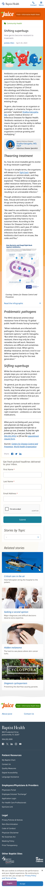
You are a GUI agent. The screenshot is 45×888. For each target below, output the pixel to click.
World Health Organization (25, 446)
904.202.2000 (7, 739)
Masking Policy (8, 841)
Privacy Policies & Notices (12, 820)
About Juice (7, 713)
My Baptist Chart (8, 760)
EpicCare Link (7, 807)
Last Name (8, 481)
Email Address (9, 493)
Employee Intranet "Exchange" (14, 794)
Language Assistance (10, 777)
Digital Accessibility (10, 772)
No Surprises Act (8, 837)
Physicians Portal (9, 790)
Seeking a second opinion (16, 611)
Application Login (9, 798)
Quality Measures (9, 768)
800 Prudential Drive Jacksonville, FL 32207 (10, 733)
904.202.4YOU (10, 436)
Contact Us (29, 713)
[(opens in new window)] (39, 861)
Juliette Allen (9, 43)
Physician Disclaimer (10, 832)
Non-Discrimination (10, 824)
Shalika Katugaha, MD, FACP (27, 144)
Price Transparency (9, 845)
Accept (22, 884)
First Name (8, 469)
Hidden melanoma (13, 647)
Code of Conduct (9, 828)
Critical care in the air (14, 576)
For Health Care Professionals (14, 802)
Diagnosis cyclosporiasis (15, 683)
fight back (24, 172)
